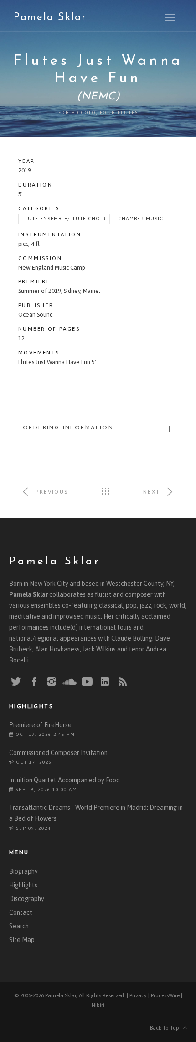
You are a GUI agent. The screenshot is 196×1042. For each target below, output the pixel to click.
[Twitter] (16, 682)
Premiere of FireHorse (40, 725)
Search (19, 926)
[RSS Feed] (122, 682)
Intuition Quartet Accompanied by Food (64, 780)
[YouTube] (87, 682)
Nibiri (98, 1005)
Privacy (138, 995)
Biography (23, 871)
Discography (26, 898)
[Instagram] (51, 682)
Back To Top (166, 1028)
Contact (20, 912)
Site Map (22, 939)
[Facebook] (34, 682)
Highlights (23, 885)
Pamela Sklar (50, 17)
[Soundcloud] (69, 682)
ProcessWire (165, 995)
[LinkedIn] (105, 682)
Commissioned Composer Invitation (58, 752)
